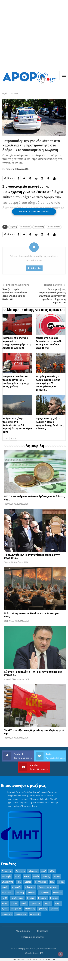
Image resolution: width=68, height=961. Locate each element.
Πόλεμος (54, 898)
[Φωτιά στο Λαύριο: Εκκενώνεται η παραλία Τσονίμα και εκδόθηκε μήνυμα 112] (50, 324)
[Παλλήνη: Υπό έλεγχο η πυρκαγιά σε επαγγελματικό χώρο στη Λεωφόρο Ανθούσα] (17, 324)
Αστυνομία (6, 876)
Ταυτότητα (42, 931)
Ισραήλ (61, 882)
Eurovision (20, 871)
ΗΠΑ (19, 882)
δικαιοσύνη (30, 909)
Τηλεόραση (35, 903)
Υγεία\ (4, 909)
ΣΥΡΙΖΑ (14, 903)
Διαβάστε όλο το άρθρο (34, 211)
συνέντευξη (35, 914)
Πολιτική (30, 898)
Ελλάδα (57, 876)
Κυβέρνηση (30, 887)
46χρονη (13, 227)
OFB (41, 953)
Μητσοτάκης (7, 893)
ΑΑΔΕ (43, 871)
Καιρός (5, 887)
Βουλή (26, 876)
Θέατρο (28, 882)
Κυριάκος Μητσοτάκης (48, 887)
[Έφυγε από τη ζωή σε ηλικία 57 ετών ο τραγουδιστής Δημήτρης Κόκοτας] (50, 405)
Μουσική (20, 893)
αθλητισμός (16, 909)
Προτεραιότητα (53, 227)
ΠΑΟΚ (4, 898)
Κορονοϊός (16, 887)
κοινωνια (54, 909)
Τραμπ (58, 903)
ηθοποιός (43, 909)
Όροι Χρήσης (23, 931)
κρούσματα (7, 914)
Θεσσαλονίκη (40, 882)
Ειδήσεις (46, 876)
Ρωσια (4, 903)
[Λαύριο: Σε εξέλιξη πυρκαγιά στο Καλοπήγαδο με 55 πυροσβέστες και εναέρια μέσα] (17, 405)
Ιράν (52, 882)
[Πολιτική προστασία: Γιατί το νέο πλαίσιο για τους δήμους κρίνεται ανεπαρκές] (35, 588)
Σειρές (24, 903)
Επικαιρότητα (7, 882)
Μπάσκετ (31, 893)
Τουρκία (47, 903)
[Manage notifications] (60, 954)
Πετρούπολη (39, 227)
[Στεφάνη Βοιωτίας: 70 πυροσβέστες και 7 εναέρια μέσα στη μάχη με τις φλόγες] (17, 363)
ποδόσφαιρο (20, 914)
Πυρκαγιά (42, 898)
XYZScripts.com (49, 959)
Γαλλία (36, 876)
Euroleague (7, 871)
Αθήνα (52, 871)
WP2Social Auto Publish (22, 959)
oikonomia (33, 871)
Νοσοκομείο (25, 227)
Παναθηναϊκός (17, 898)
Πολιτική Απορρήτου (32, 937)
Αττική (17, 876)
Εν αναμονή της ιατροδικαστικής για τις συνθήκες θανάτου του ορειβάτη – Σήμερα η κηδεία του (52, 296)
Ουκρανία (57, 893)
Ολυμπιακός (44, 893)
